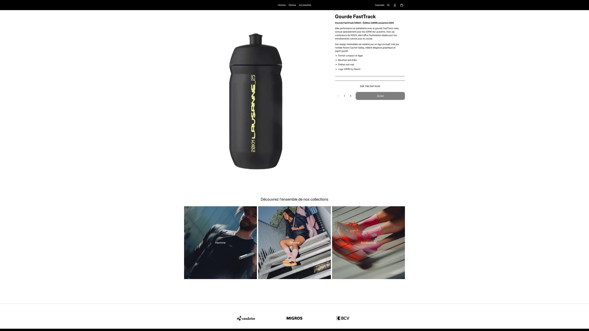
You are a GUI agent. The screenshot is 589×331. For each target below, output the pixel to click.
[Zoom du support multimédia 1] (256, 99)
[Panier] (401, 5)
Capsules (379, 5)
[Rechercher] (388, 5)
